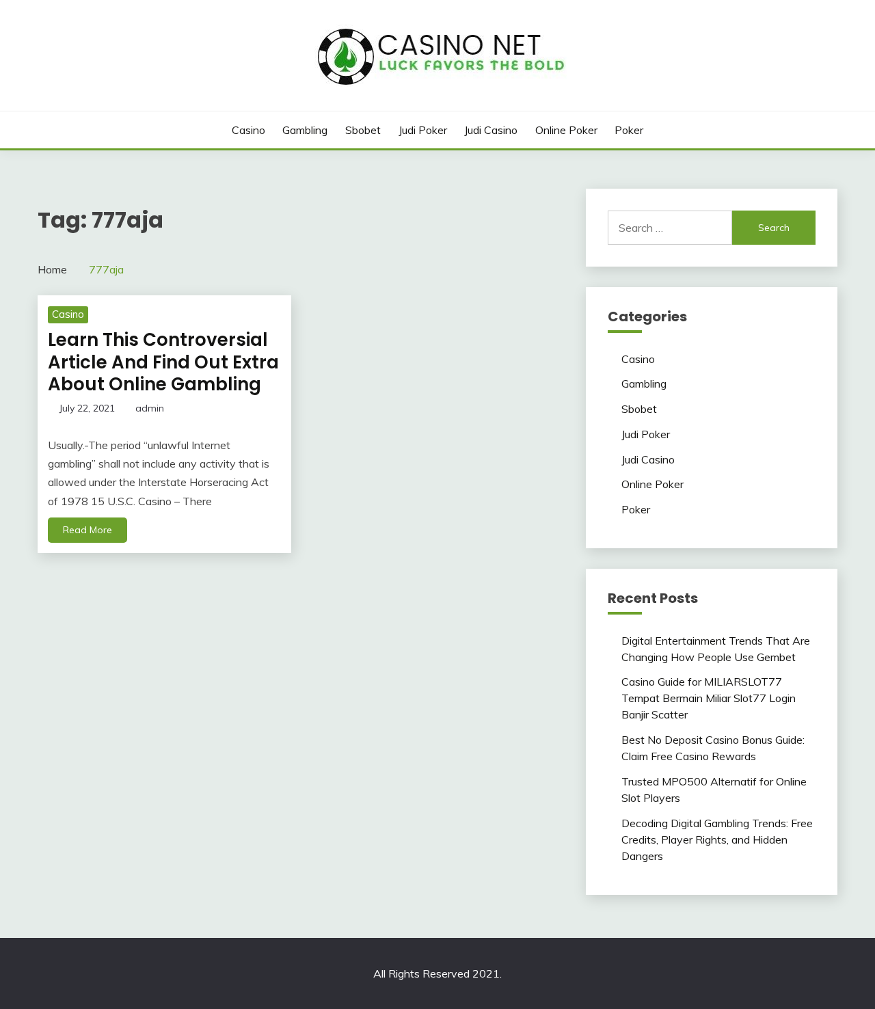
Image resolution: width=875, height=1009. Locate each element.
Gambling (304, 130)
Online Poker (566, 130)
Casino (248, 130)
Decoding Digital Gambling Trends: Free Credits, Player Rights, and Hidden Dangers (717, 839)
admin (149, 408)
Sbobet (363, 130)
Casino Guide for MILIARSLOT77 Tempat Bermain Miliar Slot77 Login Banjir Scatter (708, 698)
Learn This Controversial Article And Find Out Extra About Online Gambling (163, 361)
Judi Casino (490, 130)
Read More (87, 530)
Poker (629, 130)
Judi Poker (423, 130)
